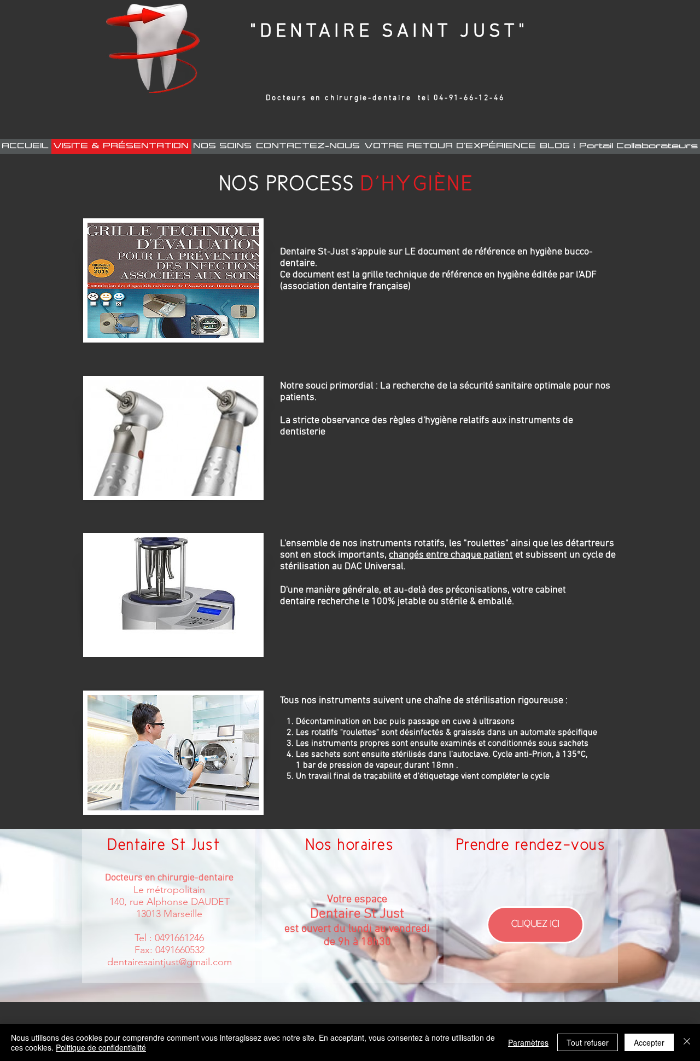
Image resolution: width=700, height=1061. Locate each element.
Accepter (649, 1042)
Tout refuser (588, 1042)
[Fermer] (686, 1042)
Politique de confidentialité (101, 1047)
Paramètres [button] (528, 1042)
